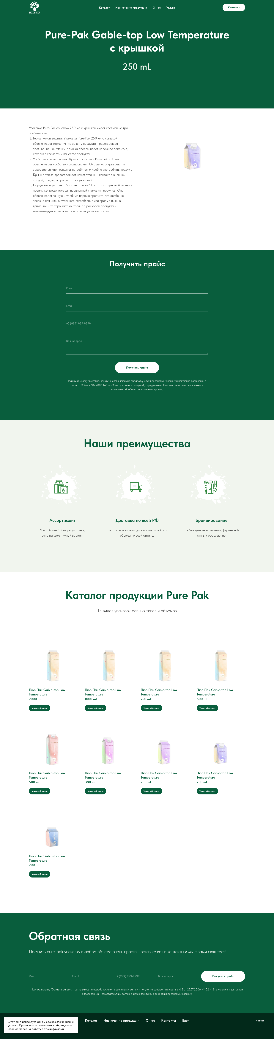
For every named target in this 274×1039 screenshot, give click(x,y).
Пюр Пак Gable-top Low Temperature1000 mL (103, 694)
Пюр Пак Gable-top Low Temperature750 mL (159, 694)
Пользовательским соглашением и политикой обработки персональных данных (146, 993)
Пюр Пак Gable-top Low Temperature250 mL (159, 777)
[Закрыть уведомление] (75, 1020)
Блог (185, 1020)
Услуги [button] (170, 7)
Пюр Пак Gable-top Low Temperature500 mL (215, 694)
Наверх (260, 1020)
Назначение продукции (131, 7)
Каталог (91, 1020)
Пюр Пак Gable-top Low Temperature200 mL (47, 860)
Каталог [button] (104, 7)
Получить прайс (137, 367)
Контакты (234, 7)
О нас (157, 7)
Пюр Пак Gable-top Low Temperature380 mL (103, 777)
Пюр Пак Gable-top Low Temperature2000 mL (47, 694)
